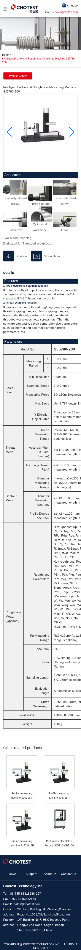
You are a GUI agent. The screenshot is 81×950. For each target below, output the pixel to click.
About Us (50, 874)
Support (31, 874)
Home (5, 54)
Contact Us (68, 874)
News (12, 874)
